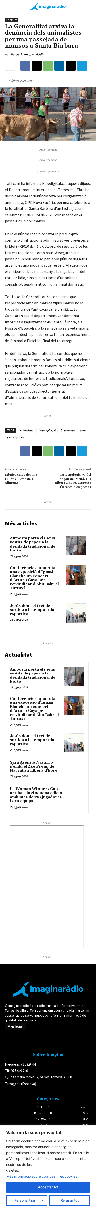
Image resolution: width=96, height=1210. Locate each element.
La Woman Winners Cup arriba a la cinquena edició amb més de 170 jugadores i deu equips (36, 795)
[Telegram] (82, 66)
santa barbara (15, 437)
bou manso (68, 430)
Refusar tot (70, 1200)
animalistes (26, 430)
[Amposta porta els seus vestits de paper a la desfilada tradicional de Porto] (76, 545)
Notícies (11, 20)
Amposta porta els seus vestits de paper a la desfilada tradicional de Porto (32, 544)
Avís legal (15, 1026)
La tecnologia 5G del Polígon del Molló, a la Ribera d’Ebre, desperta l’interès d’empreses (73, 481)
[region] (48, 1167)
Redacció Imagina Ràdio (27, 54)
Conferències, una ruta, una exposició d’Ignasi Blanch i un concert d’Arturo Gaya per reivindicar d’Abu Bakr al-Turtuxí (35, 578)
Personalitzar (24, 1200)
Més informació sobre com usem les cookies (41, 1176)
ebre (82, 430)
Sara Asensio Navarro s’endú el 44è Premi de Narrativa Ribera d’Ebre (33, 766)
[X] (37, 66)
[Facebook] (25, 66)
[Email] (71, 66)
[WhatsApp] (48, 66)
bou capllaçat (47, 430)
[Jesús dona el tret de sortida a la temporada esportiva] (76, 613)
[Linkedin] (59, 66)
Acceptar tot (48, 1187)
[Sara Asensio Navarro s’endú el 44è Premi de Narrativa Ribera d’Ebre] (74, 769)
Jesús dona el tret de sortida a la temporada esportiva (32, 610)
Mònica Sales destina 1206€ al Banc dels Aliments (21, 479)
